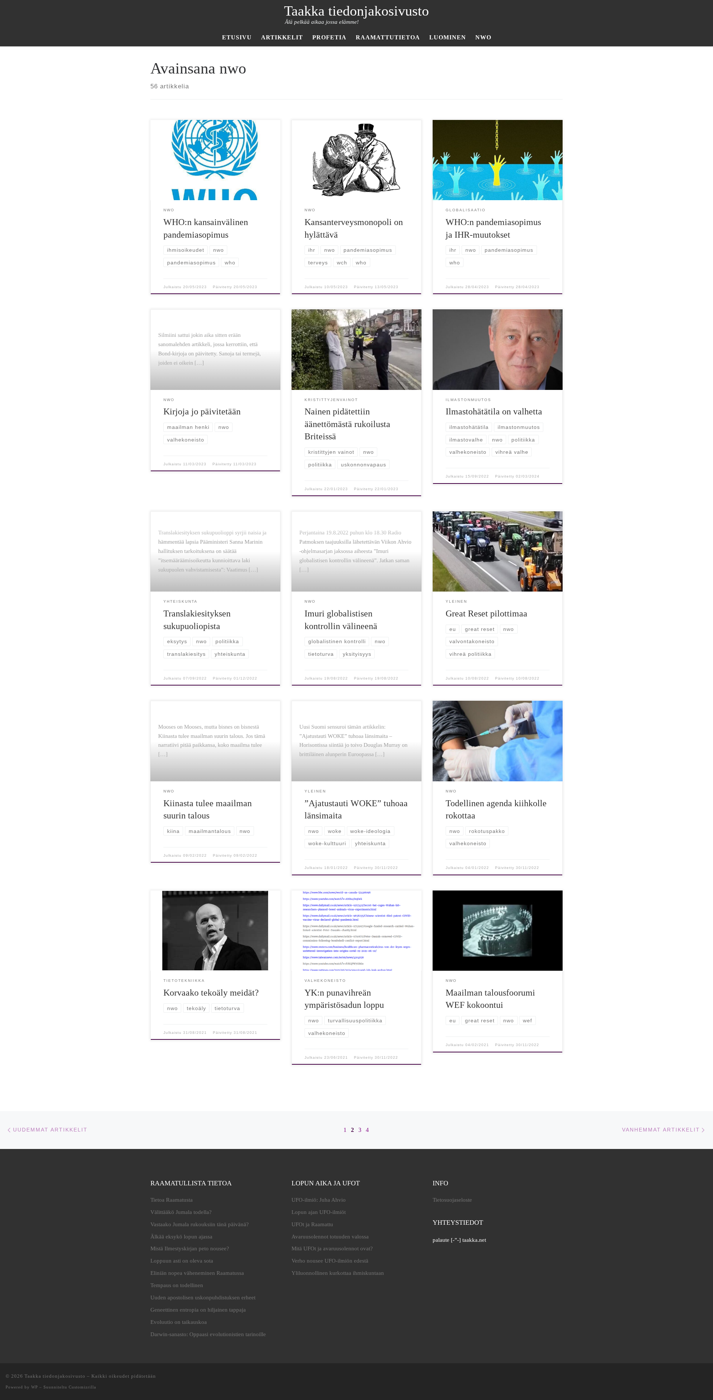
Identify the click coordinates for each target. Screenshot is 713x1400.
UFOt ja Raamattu (312, 1224)
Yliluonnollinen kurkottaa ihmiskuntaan (338, 1273)
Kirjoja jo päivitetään (202, 411)
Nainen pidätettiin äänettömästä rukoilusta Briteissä (347, 424)
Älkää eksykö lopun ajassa (181, 1237)
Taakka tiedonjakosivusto (55, 1376)
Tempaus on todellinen (176, 1285)
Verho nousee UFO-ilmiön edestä (330, 1261)
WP (34, 1387)
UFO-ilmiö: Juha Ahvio (319, 1200)
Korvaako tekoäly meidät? (211, 992)
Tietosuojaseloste (452, 1200)
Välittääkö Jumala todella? (181, 1212)
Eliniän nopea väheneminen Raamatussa (197, 1273)
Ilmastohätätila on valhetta (494, 411)
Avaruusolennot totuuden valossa (330, 1237)
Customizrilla (82, 1387)
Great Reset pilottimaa (486, 613)
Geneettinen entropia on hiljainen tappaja (198, 1310)
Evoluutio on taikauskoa (178, 1322)
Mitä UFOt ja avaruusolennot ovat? (332, 1248)
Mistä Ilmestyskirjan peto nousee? (189, 1248)
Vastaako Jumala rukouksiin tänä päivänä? (199, 1224)
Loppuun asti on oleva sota (181, 1261)
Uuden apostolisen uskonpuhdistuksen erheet (202, 1297)
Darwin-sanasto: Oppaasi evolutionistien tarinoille (208, 1334)
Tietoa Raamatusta (171, 1200)
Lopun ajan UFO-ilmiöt (319, 1212)
